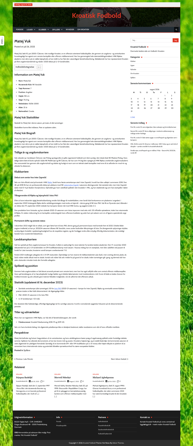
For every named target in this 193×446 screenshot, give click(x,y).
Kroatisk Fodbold (96, 15)
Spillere (56, 30)
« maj (132, 117)
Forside (19, 29)
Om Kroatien (83, 29)
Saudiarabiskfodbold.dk (106, 430)
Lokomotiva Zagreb (71, 185)
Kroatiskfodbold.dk (21, 381)
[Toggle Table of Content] (37, 67)
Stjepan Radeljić (24, 377)
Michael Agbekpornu (103, 377)
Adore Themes (118, 443)
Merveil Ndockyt (62, 377)
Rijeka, (50, 182)
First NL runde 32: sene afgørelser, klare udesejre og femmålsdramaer (153, 127)
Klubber (42, 30)
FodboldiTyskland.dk (105, 434)
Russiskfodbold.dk (104, 426)
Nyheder (70, 29)
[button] (2, 40)
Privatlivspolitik (61, 426)
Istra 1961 (57, 288)
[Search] (176, 29)
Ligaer (30, 30)
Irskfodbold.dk (103, 421)
